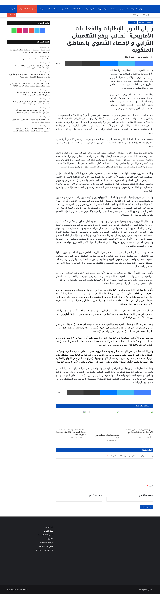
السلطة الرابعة (77, 8)
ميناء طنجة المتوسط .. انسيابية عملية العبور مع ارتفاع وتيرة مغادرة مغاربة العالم (71, 432)
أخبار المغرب (132, 22)
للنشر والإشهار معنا (45, 534)
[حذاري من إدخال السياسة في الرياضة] (104, 422)
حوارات (41, 8)
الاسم (150, 485)
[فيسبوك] (144, 63)
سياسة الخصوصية (46, 542)
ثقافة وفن (124, 8)
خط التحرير (49, 527)
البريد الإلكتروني (95, 495)
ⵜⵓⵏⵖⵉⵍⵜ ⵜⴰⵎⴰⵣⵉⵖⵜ (43, 550)
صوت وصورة (102, 8)
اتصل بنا (50, 538)
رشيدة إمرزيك (143, 57)
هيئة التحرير (48, 531)
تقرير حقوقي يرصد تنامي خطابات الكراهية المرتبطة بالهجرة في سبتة (139, 432)
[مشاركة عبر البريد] (91, 63)
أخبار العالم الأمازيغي (26, 8)
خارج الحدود (90, 8)
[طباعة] (73, 63)
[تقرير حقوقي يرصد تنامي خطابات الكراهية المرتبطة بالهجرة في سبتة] (138, 419)
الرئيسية (12, 8)
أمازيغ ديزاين (142, 589)
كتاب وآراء (64, 8)
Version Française (46, 546)
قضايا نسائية (52, 8)
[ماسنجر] (109, 63)
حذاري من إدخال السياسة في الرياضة (107, 436)
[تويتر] (127, 63)
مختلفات (113, 8)
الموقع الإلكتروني (146, 495)
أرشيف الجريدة (136, 8)
